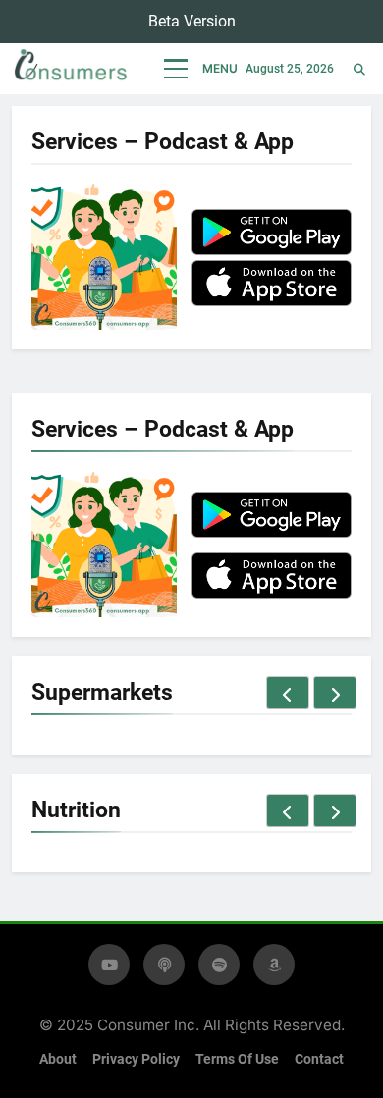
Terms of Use (237, 1059)
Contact (319, 1059)
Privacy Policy (136, 1059)
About (58, 1059)
